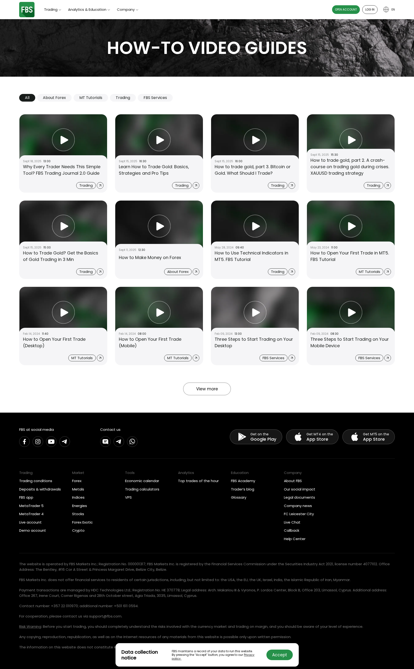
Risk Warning (30, 626)
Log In (369, 9)
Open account (346, 9)
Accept (279, 655)
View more (207, 389)
